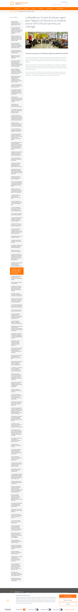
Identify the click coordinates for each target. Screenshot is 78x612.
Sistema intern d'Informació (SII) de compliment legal (56, 592)
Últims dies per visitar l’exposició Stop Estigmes (16, 251)
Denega (67, 604)
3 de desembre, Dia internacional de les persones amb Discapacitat (16, 105)
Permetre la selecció (68, 600)
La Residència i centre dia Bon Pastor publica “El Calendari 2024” (16, 470)
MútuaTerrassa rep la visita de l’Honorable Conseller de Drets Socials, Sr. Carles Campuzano (16, 403)
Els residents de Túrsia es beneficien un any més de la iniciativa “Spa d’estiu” (16, 225)
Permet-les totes (67, 596)
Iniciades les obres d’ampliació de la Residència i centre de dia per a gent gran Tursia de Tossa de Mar (16, 124)
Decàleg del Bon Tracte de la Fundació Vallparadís (16, 237)
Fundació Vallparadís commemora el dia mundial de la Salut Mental (16, 541)
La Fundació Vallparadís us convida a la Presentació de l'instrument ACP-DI (16, 85)
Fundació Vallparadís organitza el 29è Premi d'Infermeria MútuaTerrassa (16, 322)
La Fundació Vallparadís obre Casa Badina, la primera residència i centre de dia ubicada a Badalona (16, 219)
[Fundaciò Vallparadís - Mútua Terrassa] (19, 3)
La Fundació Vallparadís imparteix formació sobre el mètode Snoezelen (16, 51)
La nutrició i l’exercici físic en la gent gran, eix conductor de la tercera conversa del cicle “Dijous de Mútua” (16, 300)
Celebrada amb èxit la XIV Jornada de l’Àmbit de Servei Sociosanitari (16, 482)
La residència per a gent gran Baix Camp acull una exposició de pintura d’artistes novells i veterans (16, 264)
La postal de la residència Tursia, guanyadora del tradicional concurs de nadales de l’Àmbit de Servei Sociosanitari (16, 451)
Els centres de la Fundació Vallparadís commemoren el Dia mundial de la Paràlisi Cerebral (16, 547)
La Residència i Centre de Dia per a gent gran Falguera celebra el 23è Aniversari (16, 246)
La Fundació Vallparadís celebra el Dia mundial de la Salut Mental (16, 159)
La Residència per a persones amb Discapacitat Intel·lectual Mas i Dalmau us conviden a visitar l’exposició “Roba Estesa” (16, 328)
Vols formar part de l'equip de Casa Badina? (16, 283)
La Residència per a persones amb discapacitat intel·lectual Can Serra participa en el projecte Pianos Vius (16, 559)
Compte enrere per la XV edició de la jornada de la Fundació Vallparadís (16, 177)
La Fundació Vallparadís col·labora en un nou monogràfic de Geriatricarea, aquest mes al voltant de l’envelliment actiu (16, 316)
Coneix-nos (17, 8)
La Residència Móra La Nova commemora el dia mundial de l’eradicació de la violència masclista (16, 464)
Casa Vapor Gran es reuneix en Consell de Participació (16, 310)
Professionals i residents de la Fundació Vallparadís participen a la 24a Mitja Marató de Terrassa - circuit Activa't (16, 418)
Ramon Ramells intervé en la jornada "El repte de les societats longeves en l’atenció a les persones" (16, 363)
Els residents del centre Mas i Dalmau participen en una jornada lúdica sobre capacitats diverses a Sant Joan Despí (16, 350)
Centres (26, 8)
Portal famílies (60, 8)
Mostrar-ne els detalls (69, 609)
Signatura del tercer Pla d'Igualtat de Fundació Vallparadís (15, 56)
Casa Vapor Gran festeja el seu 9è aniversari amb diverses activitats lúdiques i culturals (16, 278)
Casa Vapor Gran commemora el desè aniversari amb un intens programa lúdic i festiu (16, 23)
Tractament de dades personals (37, 592)
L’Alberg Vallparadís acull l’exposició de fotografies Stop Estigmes (16, 579)
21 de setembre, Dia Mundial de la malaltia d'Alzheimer (16, 214)
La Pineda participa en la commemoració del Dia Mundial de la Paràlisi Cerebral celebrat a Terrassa (16, 165)
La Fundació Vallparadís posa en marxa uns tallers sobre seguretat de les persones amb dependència (16, 209)
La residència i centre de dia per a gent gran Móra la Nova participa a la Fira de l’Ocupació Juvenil (16, 111)
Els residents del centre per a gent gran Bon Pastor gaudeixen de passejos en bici (16, 357)
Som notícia (49, 8)
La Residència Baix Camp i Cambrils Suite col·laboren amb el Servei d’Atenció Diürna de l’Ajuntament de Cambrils (16, 288)
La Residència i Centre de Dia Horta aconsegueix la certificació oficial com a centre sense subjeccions (16, 369)
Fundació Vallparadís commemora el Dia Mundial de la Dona (16, 390)
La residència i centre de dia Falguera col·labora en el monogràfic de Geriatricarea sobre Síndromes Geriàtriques (16, 384)
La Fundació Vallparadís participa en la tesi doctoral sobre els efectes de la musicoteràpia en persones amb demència (16, 396)
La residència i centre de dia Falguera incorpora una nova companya (16, 510)
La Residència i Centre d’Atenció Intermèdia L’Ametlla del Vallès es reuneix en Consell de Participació (15, 343)
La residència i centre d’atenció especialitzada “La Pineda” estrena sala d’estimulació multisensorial (16, 425)
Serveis (33, 8)
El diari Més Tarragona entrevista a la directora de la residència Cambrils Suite (16, 294)
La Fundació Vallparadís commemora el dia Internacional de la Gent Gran (15, 197)
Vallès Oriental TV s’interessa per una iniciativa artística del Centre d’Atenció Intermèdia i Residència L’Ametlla (16, 99)
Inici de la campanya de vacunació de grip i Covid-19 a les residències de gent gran (16, 203)
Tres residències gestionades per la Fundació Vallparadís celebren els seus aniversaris (16, 306)
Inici (11, 11)
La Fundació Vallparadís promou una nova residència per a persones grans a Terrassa (16, 516)
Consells (41, 8)
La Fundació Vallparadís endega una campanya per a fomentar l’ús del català (16, 130)
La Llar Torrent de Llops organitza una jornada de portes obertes (16, 521)
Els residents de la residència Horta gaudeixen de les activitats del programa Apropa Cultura (16, 505)
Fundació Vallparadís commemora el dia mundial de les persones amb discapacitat (16, 458)
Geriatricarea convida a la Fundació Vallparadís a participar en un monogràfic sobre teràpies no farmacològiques (16, 535)
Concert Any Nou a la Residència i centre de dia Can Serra (16, 445)
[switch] (37, 610)
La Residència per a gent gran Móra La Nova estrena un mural (16, 241)
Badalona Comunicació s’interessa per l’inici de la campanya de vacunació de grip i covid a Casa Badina (16, 190)
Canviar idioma (64, 2)
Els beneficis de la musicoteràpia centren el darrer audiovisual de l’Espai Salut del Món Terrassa (16, 574)
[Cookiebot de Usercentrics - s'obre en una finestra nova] (8, 610)
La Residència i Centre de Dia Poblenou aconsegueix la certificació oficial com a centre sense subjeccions (16, 153)
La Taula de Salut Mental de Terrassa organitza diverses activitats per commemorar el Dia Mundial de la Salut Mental (16, 184)
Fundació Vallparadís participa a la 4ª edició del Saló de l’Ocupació (16, 552)
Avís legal (28, 592)
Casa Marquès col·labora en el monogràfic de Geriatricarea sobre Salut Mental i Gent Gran (16, 440)
